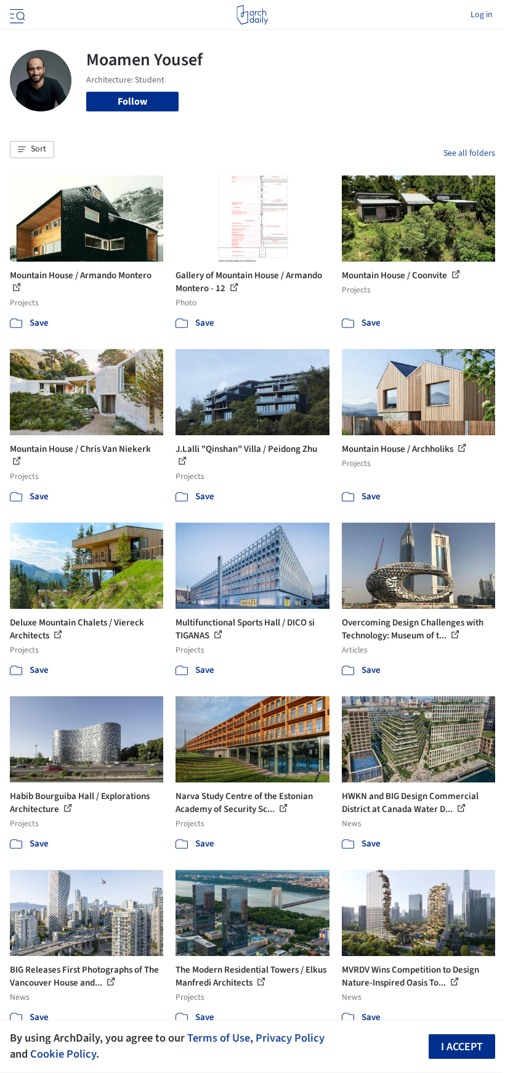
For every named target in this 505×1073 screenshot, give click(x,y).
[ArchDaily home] (252, 15)
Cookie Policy (63, 1054)
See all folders (469, 153)
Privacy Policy (290, 1038)
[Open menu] (16, 14)
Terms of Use (218, 1038)
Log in (482, 14)
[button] (32, 149)
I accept (462, 1047)
